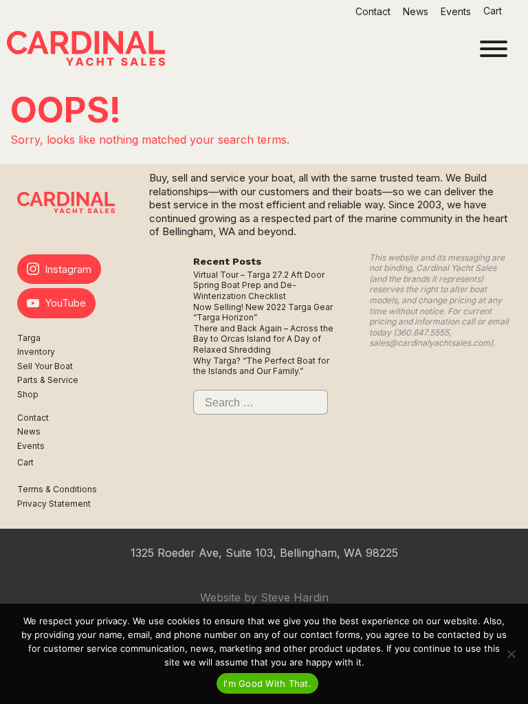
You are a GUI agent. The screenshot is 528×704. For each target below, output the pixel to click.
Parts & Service (47, 380)
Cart (494, 10)
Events (456, 11)
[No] (511, 654)
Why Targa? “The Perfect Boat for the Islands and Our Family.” (261, 366)
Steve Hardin (295, 597)
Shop (27, 394)
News (415, 11)
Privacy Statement (54, 503)
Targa (29, 338)
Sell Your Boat (45, 366)
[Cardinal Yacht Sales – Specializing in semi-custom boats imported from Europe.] (86, 50)
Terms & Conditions (57, 489)
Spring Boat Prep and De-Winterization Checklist (244, 290)
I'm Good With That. (267, 683)
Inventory (36, 351)
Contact (372, 11)
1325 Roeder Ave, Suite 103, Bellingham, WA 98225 (264, 553)
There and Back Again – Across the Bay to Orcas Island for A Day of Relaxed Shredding (263, 339)
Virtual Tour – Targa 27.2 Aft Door (258, 275)
